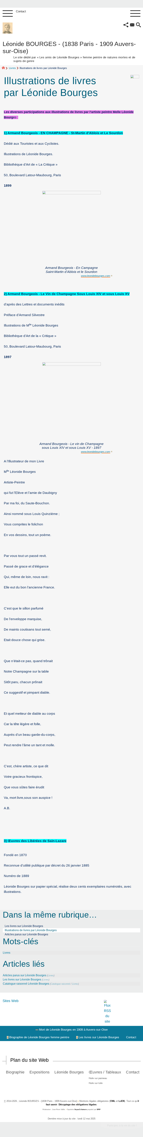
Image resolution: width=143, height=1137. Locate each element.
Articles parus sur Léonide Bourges (26, 934)
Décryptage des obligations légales (77, 1104)
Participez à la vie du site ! (122, 1125)
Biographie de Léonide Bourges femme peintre (39, 1037)
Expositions (39, 1072)
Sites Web (10, 1001)
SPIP (98, 1109)
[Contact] (132, 25)
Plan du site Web (29, 1060)
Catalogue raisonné (60, 984)
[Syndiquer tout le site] (107, 1012)
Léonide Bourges (69, 1072)
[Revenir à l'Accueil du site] (5, 68)
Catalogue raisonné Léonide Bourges (26, 983)
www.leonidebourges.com (95, 275)
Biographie (15, 1072)
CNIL (112, 1101)
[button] (126, 25)
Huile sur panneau (98, 1078)
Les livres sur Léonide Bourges (24, 926)
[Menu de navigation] (7, 14)
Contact (21, 11)
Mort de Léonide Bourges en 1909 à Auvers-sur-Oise (73, 1029)
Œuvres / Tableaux (105, 1072)
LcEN (121, 1101)
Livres (12, 68)
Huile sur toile (96, 1083)
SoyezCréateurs (80, 1109)
